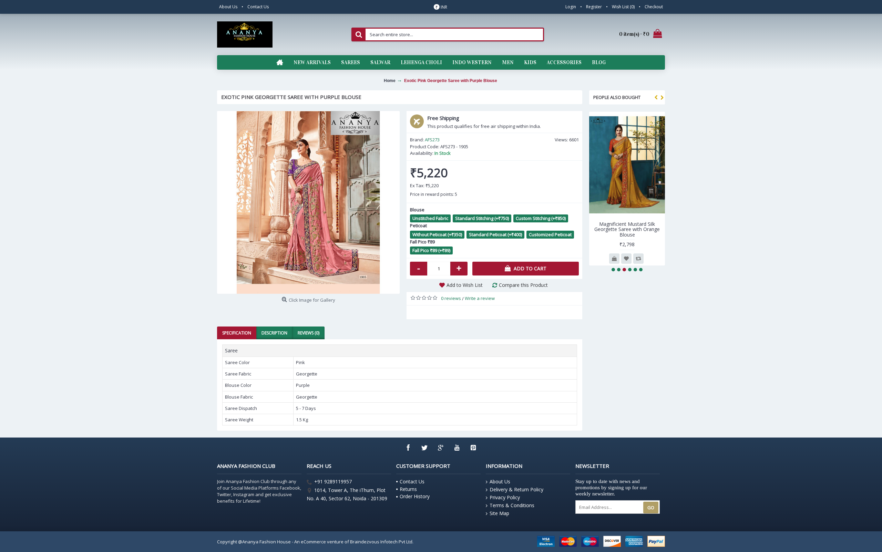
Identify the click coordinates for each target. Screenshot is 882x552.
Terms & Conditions (512, 505)
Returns (408, 489)
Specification (236, 333)
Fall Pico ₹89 (422, 242)
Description (274, 333)
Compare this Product (523, 285)
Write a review (480, 298)
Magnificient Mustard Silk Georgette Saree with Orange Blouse (627, 229)
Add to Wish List (465, 285)
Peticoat (418, 225)
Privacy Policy (505, 497)
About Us (500, 481)
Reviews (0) (308, 333)
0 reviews (451, 298)
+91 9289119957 (333, 482)
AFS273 (432, 140)
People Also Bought (616, 97)
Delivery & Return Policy (516, 489)
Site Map (499, 513)
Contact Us (412, 481)
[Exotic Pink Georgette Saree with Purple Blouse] (308, 202)
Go (650, 507)
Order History (415, 496)
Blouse (417, 210)
